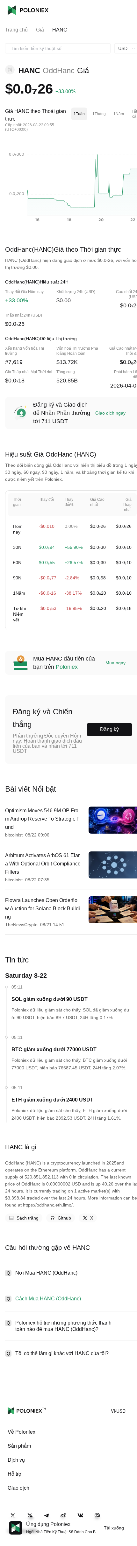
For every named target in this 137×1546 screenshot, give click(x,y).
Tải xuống (114, 1527)
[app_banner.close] (128, 1521)
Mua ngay (115, 663)
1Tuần (79, 114)
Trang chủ (16, 29)
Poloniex (28, 10)
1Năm (118, 114)
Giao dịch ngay (110, 413)
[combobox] (58, 48)
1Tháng (99, 114)
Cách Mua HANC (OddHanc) (48, 1298)
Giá (40, 29)
